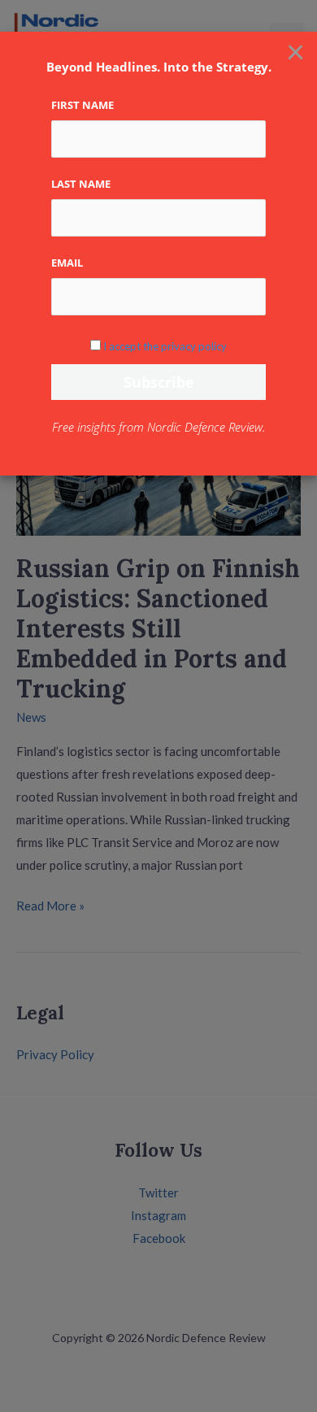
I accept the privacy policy (165, 346)
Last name (81, 183)
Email (67, 262)
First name (82, 105)
